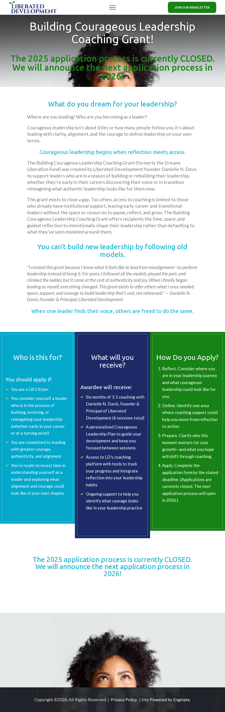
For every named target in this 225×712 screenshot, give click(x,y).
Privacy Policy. (124, 699)
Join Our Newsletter (192, 7)
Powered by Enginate (170, 699)
